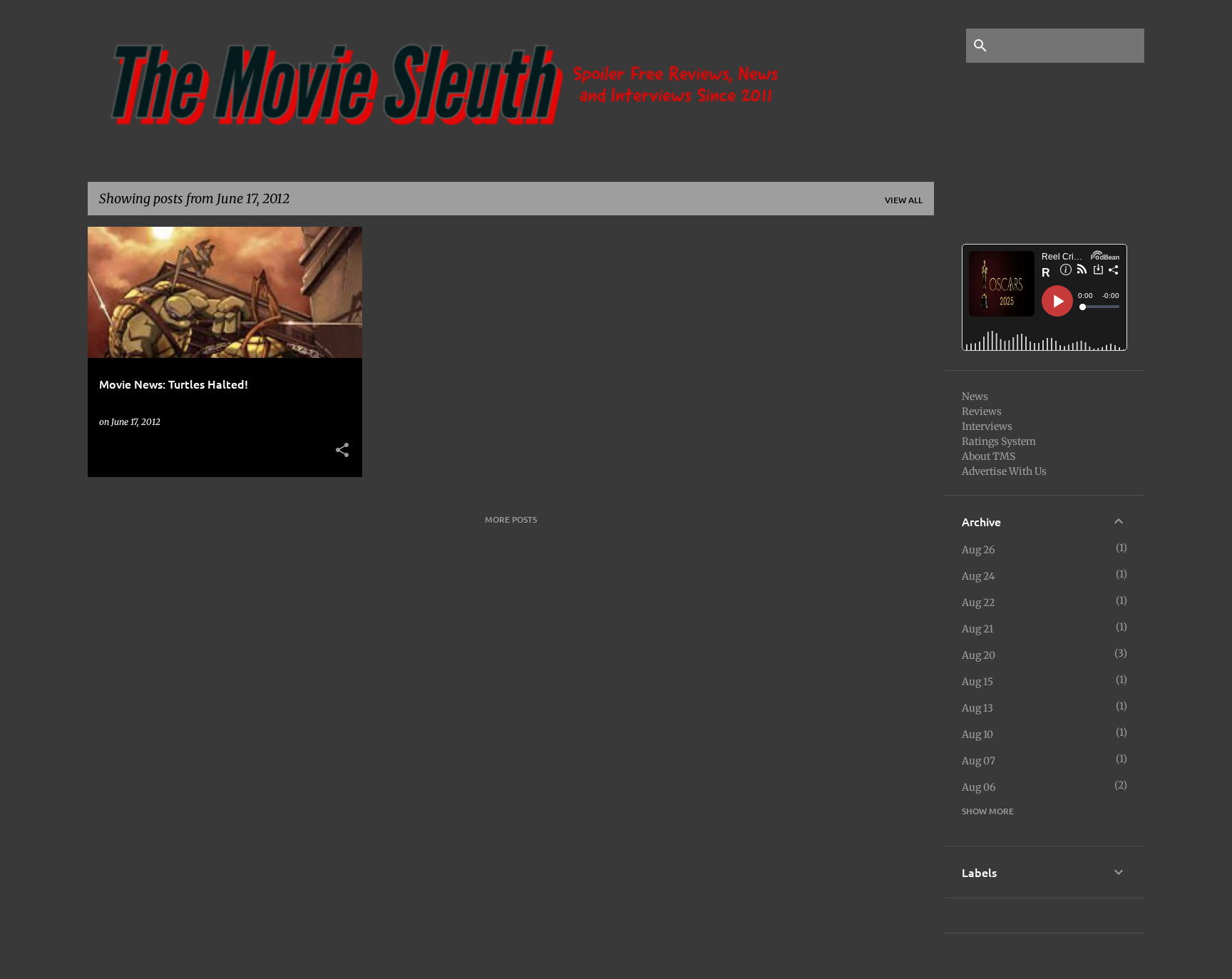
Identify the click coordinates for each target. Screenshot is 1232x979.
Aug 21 (977, 628)
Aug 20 (978, 655)
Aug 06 (978, 787)
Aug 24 (978, 576)
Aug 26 (978, 549)
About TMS (988, 456)
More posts (511, 519)
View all (904, 200)
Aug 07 (978, 760)
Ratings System (999, 441)
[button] (342, 450)
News (975, 396)
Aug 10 (977, 734)
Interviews (987, 426)
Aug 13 (977, 708)
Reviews (982, 411)
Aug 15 (977, 681)
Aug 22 (978, 602)
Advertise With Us (1004, 471)
